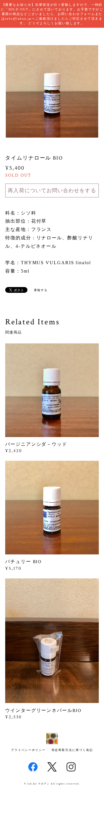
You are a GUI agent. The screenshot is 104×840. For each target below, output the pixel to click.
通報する (41, 290)
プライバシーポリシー (28, 750)
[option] (52, 91)
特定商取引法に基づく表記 (72, 750)
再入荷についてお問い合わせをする (52, 190)
